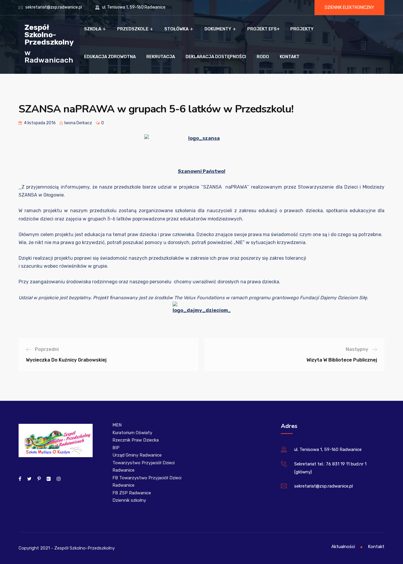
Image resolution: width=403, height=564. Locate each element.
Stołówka (176, 29)
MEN (117, 425)
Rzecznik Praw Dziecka (135, 440)
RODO (263, 56)
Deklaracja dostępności (216, 56)
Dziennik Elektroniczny (349, 7)
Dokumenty (217, 29)
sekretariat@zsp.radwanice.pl (53, 7)
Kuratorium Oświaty (132, 432)
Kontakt (289, 56)
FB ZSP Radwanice (131, 493)
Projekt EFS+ (263, 29)
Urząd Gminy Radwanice (137, 455)
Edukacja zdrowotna (110, 56)
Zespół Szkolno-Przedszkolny (49, 34)
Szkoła (92, 29)
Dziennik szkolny (129, 500)
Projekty (302, 29)
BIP (115, 447)
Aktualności (343, 546)
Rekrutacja (160, 56)
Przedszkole (132, 29)
